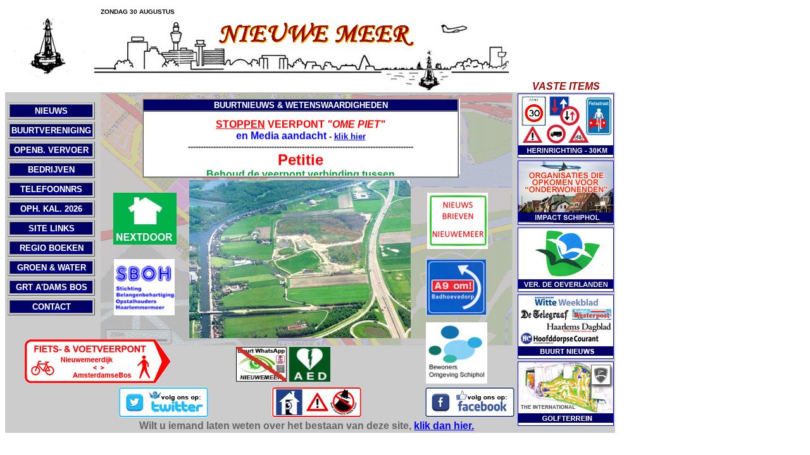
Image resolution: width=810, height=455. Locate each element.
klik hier (350, 133)
